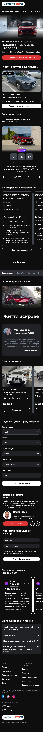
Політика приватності (30, 685)
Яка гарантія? (9, 635)
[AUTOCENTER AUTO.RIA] (13, 4)
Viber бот (8, 710)
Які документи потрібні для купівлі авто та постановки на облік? (17, 649)
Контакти (25, 673)
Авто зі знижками (9, 675)
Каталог (5, 667)
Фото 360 (5, 683)
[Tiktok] (8, 696)
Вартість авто (7, 427)
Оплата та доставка (30, 677)
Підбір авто (6, 671)
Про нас (25, 669)
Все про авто (17, 410)
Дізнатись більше (21, 177)
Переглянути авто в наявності (22, 57)
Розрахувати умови (21, 483)
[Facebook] (3, 696)
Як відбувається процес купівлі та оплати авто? (18, 628)
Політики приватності (16, 553)
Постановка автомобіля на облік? (19, 641)
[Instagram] (13, 696)
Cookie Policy (27, 681)
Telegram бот (9, 706)
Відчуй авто (7, 679)
